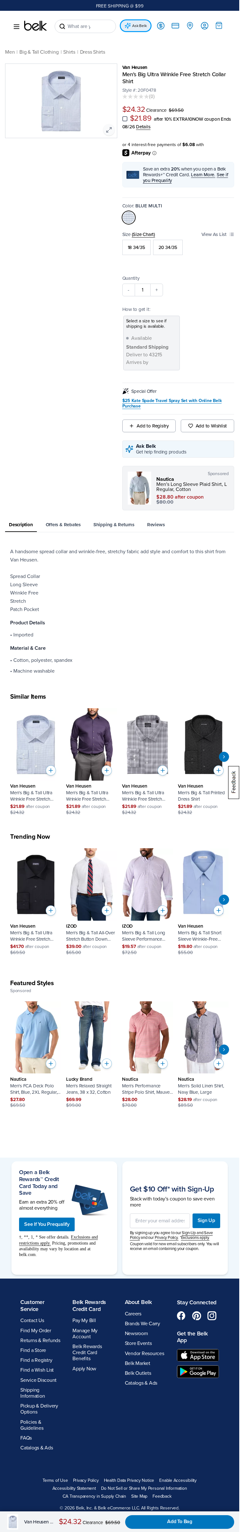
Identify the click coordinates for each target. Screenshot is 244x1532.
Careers (133, 1314)
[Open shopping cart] (219, 25)
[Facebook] (181, 1315)
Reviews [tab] (156, 524)
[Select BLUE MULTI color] (128, 217)
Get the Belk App (192, 1337)
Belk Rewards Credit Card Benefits (87, 1352)
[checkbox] (124, 118)
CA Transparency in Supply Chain (94, 1496)
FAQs (26, 1438)
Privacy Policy (86, 1480)
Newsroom (136, 1333)
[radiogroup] (178, 247)
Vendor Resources (144, 1353)
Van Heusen (135, 67)
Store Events (138, 1343)
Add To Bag (179, 1521)
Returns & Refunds (40, 1340)
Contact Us (32, 1320)
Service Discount (38, 1380)
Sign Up (206, 1220)
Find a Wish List (37, 1370)
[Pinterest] (196, 1315)
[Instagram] (211, 1315)
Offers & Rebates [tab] (63, 524)
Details (143, 127)
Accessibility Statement (74, 1488)
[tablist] (119, 525)
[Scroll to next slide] (224, 757)
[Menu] (16, 27)
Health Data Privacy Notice (129, 1480)
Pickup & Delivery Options (39, 1409)
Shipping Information (32, 1393)
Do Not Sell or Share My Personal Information (144, 1488)
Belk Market (137, 1363)
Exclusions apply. (195, 1237)
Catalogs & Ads (36, 1448)
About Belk (138, 1302)
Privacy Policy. (167, 1237)
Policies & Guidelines (32, 1425)
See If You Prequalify (47, 1224)
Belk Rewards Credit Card (89, 1306)
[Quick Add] (51, 770)
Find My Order (35, 1330)
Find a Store (33, 1350)
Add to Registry (153, 426)
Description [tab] (21, 524)
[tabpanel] (119, 611)
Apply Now (84, 1369)
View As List (214, 234)
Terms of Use (55, 1480)
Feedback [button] (161, 1496)
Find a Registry (36, 1360)
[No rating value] (135, 96)
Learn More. (203, 175)
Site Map (139, 1496)
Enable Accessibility (178, 1480)
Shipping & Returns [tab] (113, 524)
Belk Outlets (138, 1373)
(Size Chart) (143, 234)
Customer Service (32, 1306)
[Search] (62, 26)
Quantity (130, 278)
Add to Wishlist (211, 426)
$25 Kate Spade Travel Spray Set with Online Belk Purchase (172, 403)
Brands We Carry (142, 1323)
